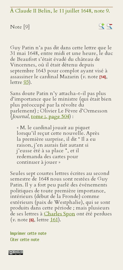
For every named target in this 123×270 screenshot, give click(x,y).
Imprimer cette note (28, 233)
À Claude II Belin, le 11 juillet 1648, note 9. (60, 10)
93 (26, 82)
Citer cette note (24, 239)
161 (54, 219)
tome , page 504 (50, 116)
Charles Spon (59, 213)
